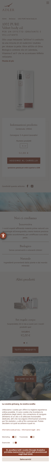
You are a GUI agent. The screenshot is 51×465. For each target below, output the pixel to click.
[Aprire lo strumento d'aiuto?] (3, 235)
